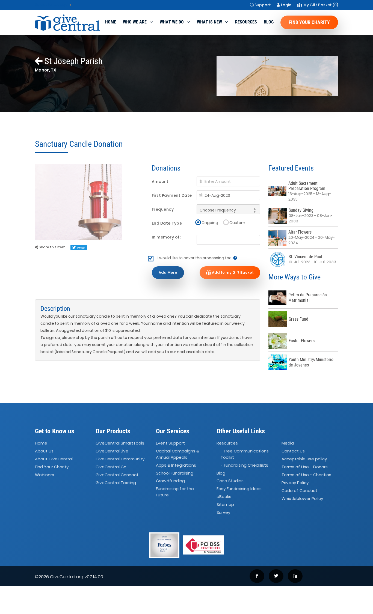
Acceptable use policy (304, 459)
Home (110, 22)
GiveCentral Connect (117, 475)
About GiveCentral (54, 459)
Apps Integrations (176, 465)
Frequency (163, 209)
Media (288, 443)
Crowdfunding (170, 481)
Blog (269, 22)
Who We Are (135, 22)
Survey (223, 512)
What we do (172, 22)
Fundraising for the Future (175, 492)
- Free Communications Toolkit (245, 454)
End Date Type (167, 223)
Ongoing (210, 222)
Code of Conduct (299, 490)
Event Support (170, 443)
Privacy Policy (295, 482)
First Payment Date (172, 195)
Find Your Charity (309, 22)
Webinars (44, 475)
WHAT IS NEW (209, 22)
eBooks (224, 496)
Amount (160, 181)
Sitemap (225, 504)
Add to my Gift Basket (232, 272)
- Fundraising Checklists (244, 465)
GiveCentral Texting (116, 482)
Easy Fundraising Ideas (239, 489)
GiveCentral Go (111, 467)
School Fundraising (174, 473)
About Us (44, 451)
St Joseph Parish (72, 61)
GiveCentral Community (120, 459)
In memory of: (166, 237)
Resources (246, 22)
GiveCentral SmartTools (120, 443)
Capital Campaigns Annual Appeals (177, 454)
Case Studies (230, 481)
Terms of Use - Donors (305, 467)
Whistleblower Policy (302, 498)
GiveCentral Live (112, 451)
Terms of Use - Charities (306, 475)
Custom (237, 222)
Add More (168, 272)
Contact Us (293, 451)
